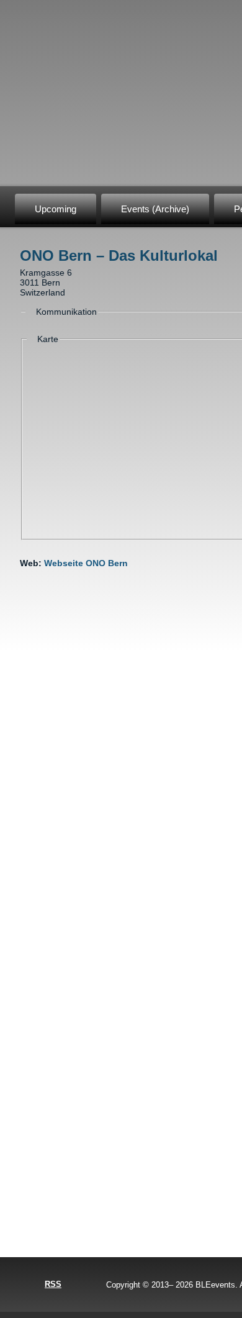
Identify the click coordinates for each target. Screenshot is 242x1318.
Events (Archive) (155, 209)
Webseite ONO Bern (86, 563)
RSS (53, 1284)
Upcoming (55, 209)
